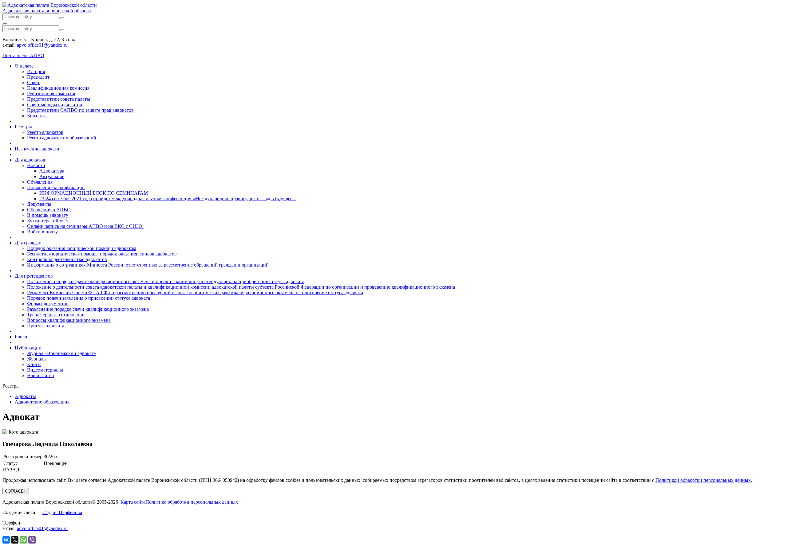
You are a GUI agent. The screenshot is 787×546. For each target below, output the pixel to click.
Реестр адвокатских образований (61, 137)
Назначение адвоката (37, 148)
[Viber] (32, 540)
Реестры (23, 126)
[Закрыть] (4, 24)
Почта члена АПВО (23, 55)
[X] (14, 540)
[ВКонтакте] (6, 540)
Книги (34, 364)
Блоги (21, 336)
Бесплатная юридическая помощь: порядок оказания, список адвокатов (102, 253)
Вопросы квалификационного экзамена (69, 320)
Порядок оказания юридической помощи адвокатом (81, 248)
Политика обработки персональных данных (191, 502)
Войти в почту (42, 231)
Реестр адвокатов (45, 132)
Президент (38, 77)
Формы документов (48, 303)
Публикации (28, 347)
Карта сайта (133, 502)
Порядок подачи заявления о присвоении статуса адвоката (88, 298)
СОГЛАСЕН (15, 491)
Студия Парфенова (62, 512)
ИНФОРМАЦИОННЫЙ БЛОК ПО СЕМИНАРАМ (93, 193)
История (36, 71)
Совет (33, 82)
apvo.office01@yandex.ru (42, 45)
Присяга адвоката (45, 325)
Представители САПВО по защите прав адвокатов (80, 110)
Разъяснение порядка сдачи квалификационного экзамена (88, 309)
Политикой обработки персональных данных (703, 480)
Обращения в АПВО (49, 209)
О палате (24, 65)
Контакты (37, 115)
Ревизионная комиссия (51, 93)
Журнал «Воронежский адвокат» (61, 353)
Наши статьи (40, 375)
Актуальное (51, 176)
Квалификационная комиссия (58, 88)
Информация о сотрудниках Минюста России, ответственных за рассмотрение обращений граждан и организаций (148, 264)
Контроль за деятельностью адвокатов (67, 259)
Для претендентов (34, 276)
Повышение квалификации (56, 187)
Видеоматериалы (45, 369)
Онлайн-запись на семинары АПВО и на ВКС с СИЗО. (85, 226)
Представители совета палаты (58, 99)
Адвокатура (51, 171)
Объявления (40, 182)
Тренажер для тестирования (56, 314)
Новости (36, 165)
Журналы (37, 358)
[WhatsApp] (23, 540)
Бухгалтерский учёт (48, 220)
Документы (39, 204)
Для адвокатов (30, 159)
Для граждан (28, 242)
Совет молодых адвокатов (54, 104)
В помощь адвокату (47, 215)
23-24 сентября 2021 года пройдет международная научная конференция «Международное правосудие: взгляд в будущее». (167, 198)
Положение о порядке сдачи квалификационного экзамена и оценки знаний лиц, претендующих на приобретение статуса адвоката (165, 281)
